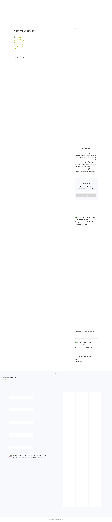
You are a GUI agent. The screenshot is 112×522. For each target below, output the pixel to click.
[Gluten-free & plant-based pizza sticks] (95, 506)
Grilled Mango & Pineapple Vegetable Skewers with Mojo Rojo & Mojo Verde (19, 58)
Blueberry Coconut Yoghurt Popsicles (85, 347)
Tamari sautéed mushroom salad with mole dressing (85, 332)
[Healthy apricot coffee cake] (69, 506)
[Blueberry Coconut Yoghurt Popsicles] (86, 345)
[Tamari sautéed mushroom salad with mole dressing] (86, 224)
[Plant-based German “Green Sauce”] (82, 506)
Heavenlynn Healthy (56, 8)
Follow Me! (5, 379)
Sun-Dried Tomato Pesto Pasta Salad (85, 208)
